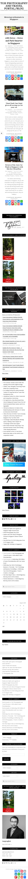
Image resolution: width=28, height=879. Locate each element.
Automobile (11, 47)
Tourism (17, 50)
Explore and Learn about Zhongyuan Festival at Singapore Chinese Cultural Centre (13, 536)
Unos (12, 869)
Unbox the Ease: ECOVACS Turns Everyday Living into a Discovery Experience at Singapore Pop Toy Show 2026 (14, 415)
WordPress (20, 869)
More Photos (5, 510)
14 (17, 614)
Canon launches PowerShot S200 (10, 671)
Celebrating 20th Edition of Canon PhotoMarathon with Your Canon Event (14, 561)
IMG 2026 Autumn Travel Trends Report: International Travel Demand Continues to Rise (13, 367)
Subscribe (6, 759)
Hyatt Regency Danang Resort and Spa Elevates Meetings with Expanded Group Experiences (13, 358)
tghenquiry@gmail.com (8, 852)
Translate (14, 739)
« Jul (3, 626)
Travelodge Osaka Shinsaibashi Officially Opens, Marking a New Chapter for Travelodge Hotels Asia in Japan (13, 421)
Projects (12, 50)
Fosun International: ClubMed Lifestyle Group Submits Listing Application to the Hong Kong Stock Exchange (13, 319)
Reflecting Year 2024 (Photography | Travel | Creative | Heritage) (13, 571)
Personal (21, 47)
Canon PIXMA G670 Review (9, 665)
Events (16, 47)
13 (14, 614)
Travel (21, 50)
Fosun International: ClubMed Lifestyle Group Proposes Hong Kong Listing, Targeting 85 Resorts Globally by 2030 (13, 327)
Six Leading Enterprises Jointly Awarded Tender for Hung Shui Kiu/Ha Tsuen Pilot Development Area (13, 392)
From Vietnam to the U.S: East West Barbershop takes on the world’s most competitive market (13, 433)
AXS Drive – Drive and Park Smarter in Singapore (14, 40)
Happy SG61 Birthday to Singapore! (12, 544)
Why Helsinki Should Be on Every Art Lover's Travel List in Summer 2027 (14, 342)
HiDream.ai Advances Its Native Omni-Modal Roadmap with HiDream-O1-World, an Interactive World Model (14, 410)
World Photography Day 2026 (11, 532)
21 (17, 617)
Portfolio (7, 50)
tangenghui (6, 841)
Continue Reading (14, 72)
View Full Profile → (7, 844)
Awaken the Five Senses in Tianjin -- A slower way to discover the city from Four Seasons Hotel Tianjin (13, 349)
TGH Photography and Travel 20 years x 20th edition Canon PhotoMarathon (13, 555)
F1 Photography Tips (7, 673)
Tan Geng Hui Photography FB (14, 632)
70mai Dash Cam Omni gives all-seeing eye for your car (14, 105)
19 (10, 617)
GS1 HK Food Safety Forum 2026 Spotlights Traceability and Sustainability (14, 335)
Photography (9, 49)
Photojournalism (17, 49)
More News (5, 373)
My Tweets (5, 644)
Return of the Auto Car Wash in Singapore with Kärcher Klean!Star (14, 167)
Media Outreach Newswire (15, 379)
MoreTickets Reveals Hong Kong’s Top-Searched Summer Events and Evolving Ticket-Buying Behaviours (13, 427)
